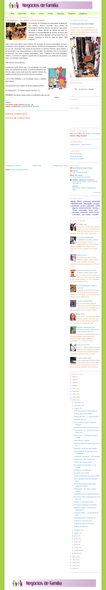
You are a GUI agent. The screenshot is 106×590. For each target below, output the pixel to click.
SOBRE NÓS (80, 314)
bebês (98, 206)
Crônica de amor (81, 255)
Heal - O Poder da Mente (79, 172)
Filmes (50, 14)
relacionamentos (85, 208)
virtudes (96, 204)
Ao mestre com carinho (81, 473)
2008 (74, 568)
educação (88, 204)
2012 (74, 557)
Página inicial (37, 165)
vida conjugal (86, 214)
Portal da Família (75, 156)
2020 (74, 380)
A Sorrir (75, 171)
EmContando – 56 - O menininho (84, 459)
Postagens (74, 133)
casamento (75, 206)
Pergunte (71, 14)
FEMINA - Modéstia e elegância (83, 180)
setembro (77, 530)
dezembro (77, 402)
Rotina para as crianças (81, 440)
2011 (74, 560)
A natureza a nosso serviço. (83, 521)
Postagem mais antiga (60, 165)
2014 (74, 397)
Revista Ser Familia (76, 159)
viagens (75, 208)
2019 (74, 382)
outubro (77, 408)
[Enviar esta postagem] (31, 105)
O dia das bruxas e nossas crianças (85, 411)
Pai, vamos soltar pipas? (84, 358)
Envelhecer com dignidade (82, 470)
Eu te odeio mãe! (81, 224)
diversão (96, 201)
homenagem (16, 106)
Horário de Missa (75, 154)
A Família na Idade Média (84, 301)
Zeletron (75, 186)
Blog (12, 14)
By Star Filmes (77, 175)
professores (26, 106)
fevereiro (77, 550)
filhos (79, 201)
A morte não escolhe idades (83, 414)
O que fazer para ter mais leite (84, 523)
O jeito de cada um (80, 419)
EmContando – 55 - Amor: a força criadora (25, 20)
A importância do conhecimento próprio (86, 494)
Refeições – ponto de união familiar (85, 448)
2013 (74, 400)
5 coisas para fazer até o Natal (82, 24)
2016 (74, 391)
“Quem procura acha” (83, 345)
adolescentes (76, 204)
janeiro (76, 553)
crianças (87, 201)
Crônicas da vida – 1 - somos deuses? (86, 416)
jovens (83, 206)
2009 (74, 565)
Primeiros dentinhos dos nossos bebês (86, 476)
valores (36, 106)
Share (7, 102)
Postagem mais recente (13, 165)
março (76, 547)
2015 (74, 394)
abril (75, 544)
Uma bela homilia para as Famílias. (85, 505)
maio (76, 541)
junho (76, 539)
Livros (41, 14)
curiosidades (83, 210)
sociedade (95, 214)
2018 (74, 385)
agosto (76, 533)
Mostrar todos (97, 192)
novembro (77, 405)
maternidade (76, 214)
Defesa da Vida (94, 212)
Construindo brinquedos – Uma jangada (87, 456)
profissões (84, 212)
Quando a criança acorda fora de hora (86, 427)
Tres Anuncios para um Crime (81, 177)
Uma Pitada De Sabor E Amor (82, 168)
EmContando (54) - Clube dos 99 (85, 518)
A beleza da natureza (81, 526)
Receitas (60, 14)
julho (76, 536)
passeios (90, 206)
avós (96, 210)
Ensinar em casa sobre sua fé (83, 502)
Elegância (83, 14)
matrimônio (75, 212)
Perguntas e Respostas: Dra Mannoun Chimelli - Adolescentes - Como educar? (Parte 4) (88, 329)
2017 (74, 388)
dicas (73, 201)
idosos (91, 210)
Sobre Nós (22, 14)
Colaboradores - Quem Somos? (80, 144)
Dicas (32, 14)
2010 (74, 562)
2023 (74, 377)
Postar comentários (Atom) (20, 169)
